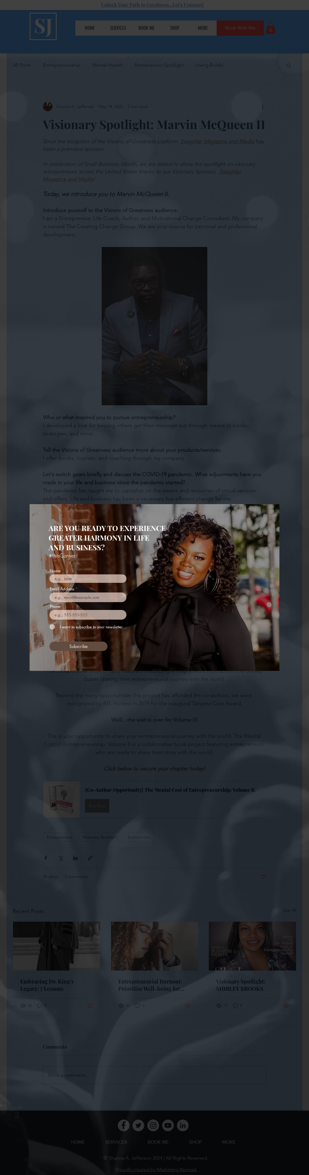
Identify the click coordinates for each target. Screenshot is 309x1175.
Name (55, 571)
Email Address (62, 589)
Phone (55, 606)
